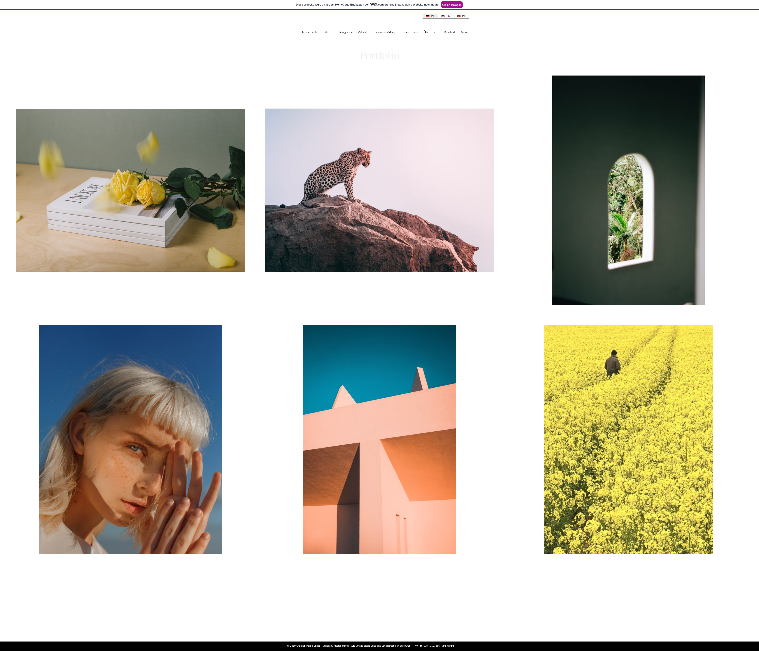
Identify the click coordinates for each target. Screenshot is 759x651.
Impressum (448, 646)
